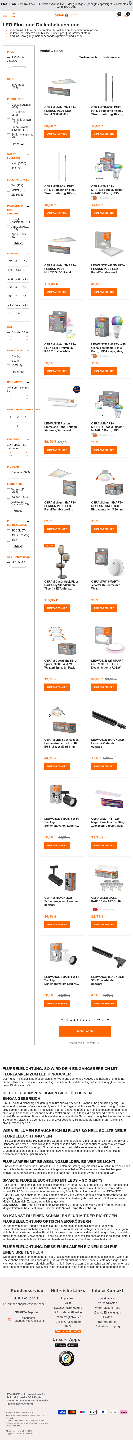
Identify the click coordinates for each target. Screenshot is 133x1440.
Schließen (130, 2)
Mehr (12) (18, 143)
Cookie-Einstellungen (107, 1312)
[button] (85, 54)
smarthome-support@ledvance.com (29, 1319)
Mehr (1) (18, 243)
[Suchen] (14, 15)
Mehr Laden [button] (85, 1031)
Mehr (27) (18, 371)
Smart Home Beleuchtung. (79, 1208)
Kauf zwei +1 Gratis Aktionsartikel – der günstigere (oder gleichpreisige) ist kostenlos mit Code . (66, 5)
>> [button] (107, 1020)
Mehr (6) (18, 546)
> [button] (103, 1020)
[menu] (5, 15)
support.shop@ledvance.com (26, 1304)
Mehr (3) (18, 510)
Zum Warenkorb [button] (57, 134)
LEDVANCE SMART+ (48, 1188)
